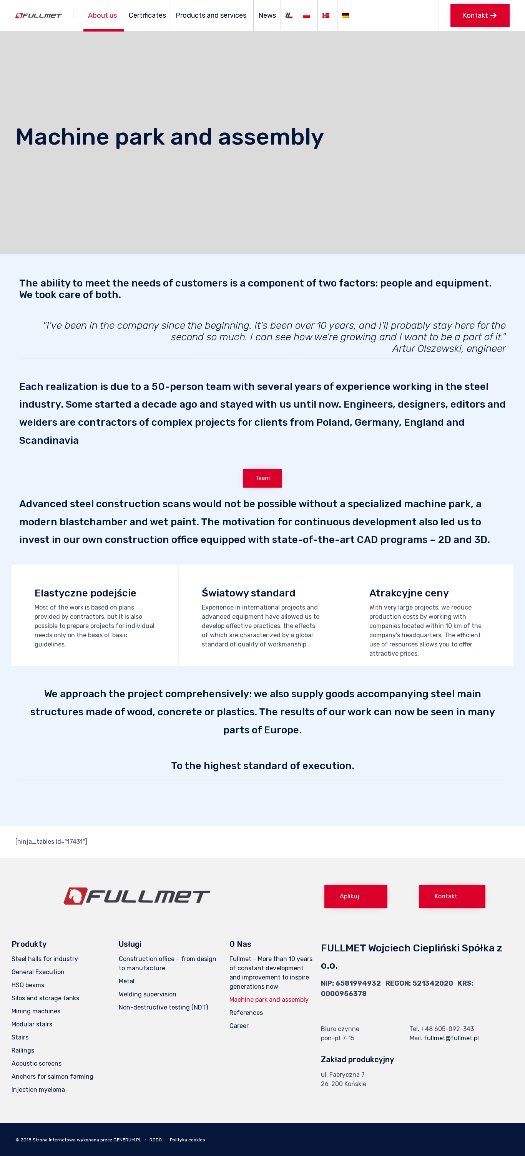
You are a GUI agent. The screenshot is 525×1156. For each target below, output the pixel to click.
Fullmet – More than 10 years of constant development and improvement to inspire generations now (270, 972)
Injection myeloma (38, 1089)
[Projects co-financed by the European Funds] (289, 15)
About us (102, 15)
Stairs (20, 1037)
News (267, 15)
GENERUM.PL (127, 1140)
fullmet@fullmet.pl (451, 1038)
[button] (480, 15)
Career (239, 1025)
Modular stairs (32, 1024)
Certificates (147, 15)
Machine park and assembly (269, 999)
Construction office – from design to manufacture (167, 963)
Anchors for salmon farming (52, 1076)
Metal (127, 981)
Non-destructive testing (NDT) (163, 1007)
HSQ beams (28, 985)
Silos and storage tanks (45, 998)
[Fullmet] (38, 15)
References (246, 1012)
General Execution (38, 972)
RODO (156, 1140)
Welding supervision (147, 994)
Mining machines (36, 1011)
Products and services (211, 15)
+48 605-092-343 (447, 1029)
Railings (23, 1050)
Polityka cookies (187, 1140)
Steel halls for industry (45, 959)
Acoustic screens (36, 1063)
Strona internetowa (54, 1140)
